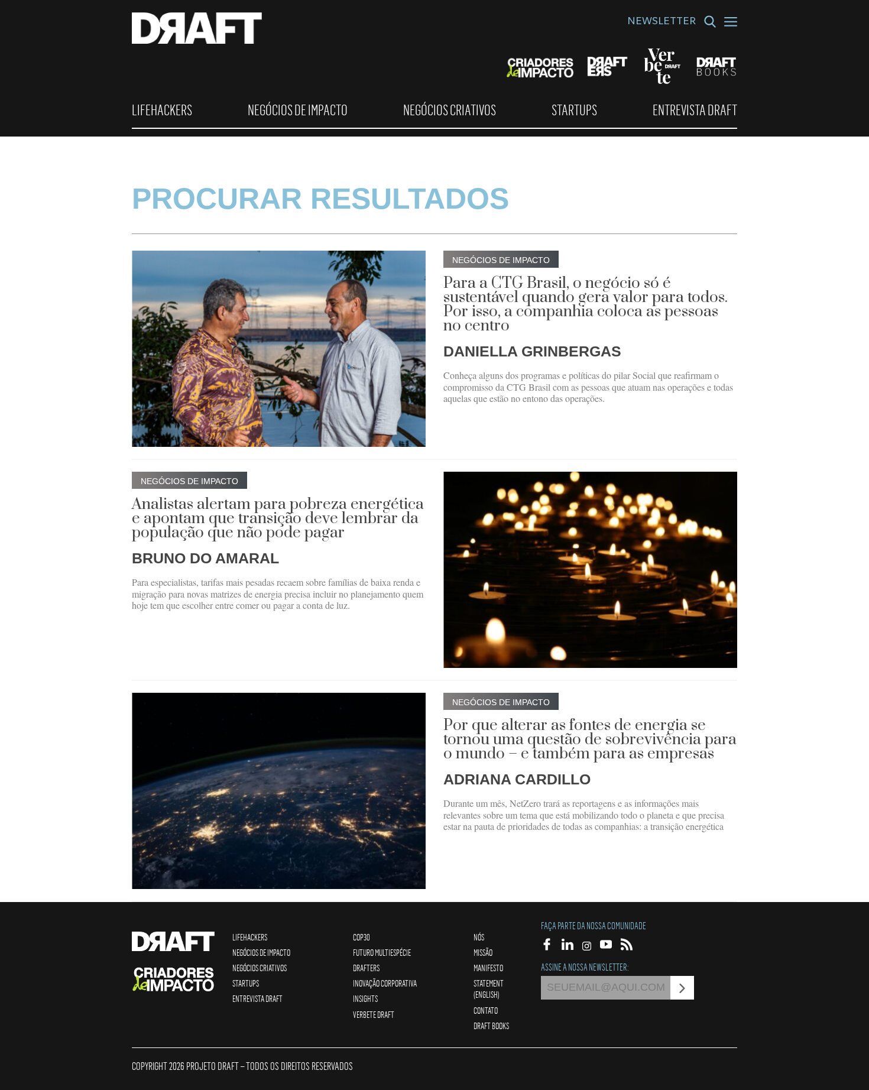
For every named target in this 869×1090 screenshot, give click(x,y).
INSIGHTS (365, 998)
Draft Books (491, 1025)
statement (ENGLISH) (489, 989)
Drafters (366, 967)
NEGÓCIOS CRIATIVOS (449, 110)
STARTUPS (574, 110)
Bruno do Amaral (205, 558)
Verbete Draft (373, 1014)
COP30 (361, 937)
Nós (479, 937)
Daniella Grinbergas (532, 351)
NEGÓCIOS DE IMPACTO (298, 110)
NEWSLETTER (661, 22)
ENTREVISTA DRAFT (695, 110)
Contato (486, 1010)
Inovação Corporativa (385, 983)
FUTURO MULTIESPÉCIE (382, 952)
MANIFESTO (488, 967)
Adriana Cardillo (517, 779)
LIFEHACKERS (162, 110)
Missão (483, 952)
